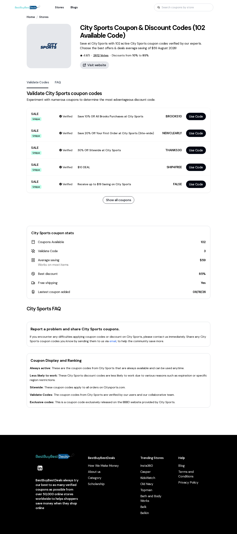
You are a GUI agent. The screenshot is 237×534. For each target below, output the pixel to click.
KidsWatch (147, 478)
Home (31, 17)
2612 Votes (101, 55)
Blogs (74, 7)
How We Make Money (103, 466)
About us (94, 472)
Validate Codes (38, 82)
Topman (146, 490)
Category (94, 478)
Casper (145, 472)
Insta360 (146, 466)
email (112, 341)
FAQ (58, 82)
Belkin (144, 513)
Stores (44, 17)
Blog (181, 466)
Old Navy (146, 484)
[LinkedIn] (40, 468)
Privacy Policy (188, 482)
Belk (143, 507)
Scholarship (96, 484)
